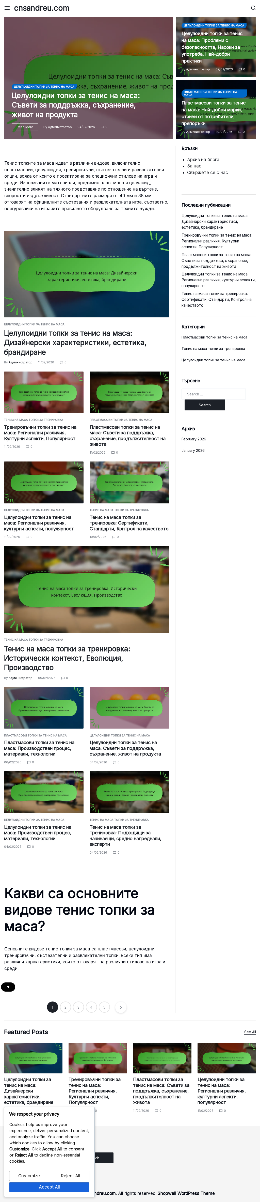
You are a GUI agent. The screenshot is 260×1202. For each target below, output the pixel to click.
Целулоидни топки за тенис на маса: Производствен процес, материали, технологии (37, 832)
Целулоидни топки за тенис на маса (44, 86)
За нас (194, 165)
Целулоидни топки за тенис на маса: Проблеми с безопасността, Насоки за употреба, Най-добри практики (212, 47)
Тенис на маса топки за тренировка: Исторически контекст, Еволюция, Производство (67, 658)
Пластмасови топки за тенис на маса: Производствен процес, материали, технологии (39, 748)
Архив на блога (203, 159)
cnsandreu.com (42, 7)
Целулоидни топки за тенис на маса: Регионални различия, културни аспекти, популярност (39, 523)
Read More (25, 127)
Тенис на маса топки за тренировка (33, 420)
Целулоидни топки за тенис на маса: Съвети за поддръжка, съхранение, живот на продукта (76, 105)
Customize (29, 1175)
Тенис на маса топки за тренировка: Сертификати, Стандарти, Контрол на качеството (129, 523)
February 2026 (194, 439)
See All (250, 1032)
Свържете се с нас (207, 172)
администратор (60, 127)
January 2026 (193, 450)
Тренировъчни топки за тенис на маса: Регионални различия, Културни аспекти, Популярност (40, 432)
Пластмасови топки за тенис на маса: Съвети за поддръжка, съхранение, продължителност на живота (128, 435)
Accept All (49, 1187)
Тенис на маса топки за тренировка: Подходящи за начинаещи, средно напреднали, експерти (125, 835)
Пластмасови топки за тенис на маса (210, 93)
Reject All (70, 1175)
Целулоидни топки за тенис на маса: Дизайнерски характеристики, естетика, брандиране (75, 343)
